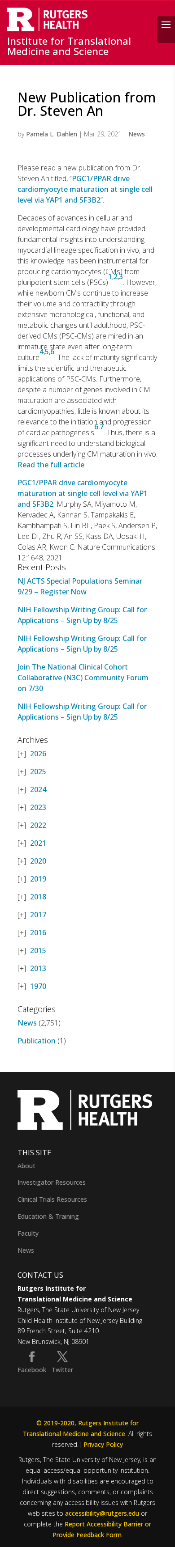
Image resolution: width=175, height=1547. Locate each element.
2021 (38, 843)
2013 (38, 968)
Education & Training (48, 1216)
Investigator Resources (52, 1182)
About (26, 1165)
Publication (37, 1041)
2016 (38, 932)
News (136, 134)
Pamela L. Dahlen (51, 134)
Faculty (28, 1233)
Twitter (62, 1369)
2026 (38, 754)
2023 (38, 807)
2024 (38, 789)
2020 (38, 861)
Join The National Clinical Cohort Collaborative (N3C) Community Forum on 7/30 (83, 677)
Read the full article (51, 465)
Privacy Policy (103, 1444)
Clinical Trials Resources (52, 1199)
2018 (38, 897)
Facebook (32, 1369)
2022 (38, 825)
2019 (38, 879)
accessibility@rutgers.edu (102, 1513)
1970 (38, 986)
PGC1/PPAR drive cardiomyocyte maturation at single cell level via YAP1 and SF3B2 (85, 189)
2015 (38, 950)
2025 (38, 771)
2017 (38, 915)
